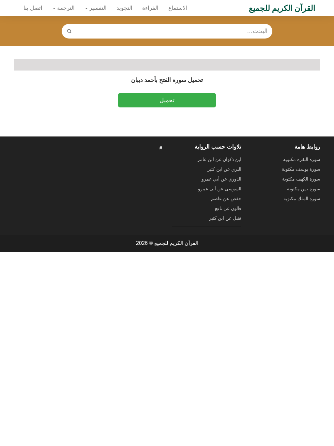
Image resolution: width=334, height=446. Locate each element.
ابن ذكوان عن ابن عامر (219, 159)
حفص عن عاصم (226, 198)
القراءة (150, 8)
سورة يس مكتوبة (303, 188)
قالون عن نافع (228, 208)
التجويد (124, 8)
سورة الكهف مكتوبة (301, 179)
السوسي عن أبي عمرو (219, 188)
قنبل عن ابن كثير (225, 218)
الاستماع (178, 8)
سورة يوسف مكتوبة (301, 169)
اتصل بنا (32, 8)
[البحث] (69, 31)
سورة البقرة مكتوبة (301, 159)
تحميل (167, 100)
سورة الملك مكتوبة (301, 198)
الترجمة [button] (65, 8)
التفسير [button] (97, 8)
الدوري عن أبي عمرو (221, 179)
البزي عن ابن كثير (224, 169)
